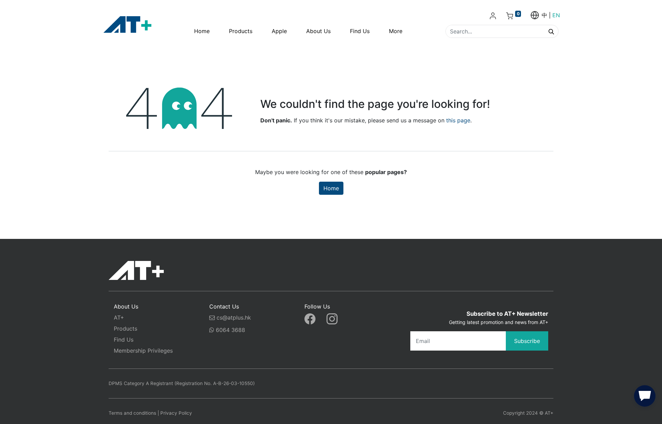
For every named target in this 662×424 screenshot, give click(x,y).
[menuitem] (202, 31)
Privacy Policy (176, 413)
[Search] (551, 31)
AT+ (119, 317)
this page (458, 120)
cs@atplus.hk (234, 317)
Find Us (123, 339)
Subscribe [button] (527, 340)
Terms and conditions (132, 413)
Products (125, 328)
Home (331, 188)
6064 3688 (229, 329)
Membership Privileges (143, 350)
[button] (645, 397)
